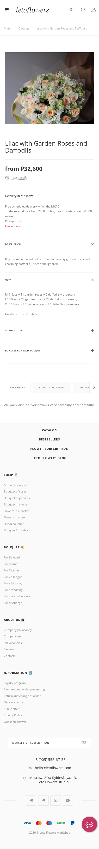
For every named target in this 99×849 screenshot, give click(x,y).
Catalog (49, 430)
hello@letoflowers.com (53, 768)
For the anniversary (17, 596)
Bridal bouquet (14, 524)
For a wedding (13, 590)
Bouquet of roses (15, 491)
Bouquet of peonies (17, 498)
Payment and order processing (24, 689)
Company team (14, 636)
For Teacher (12, 570)
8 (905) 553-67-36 (51, 759)
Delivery (85, 387)
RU (72, 9)
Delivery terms (14, 702)
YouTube (55, 800)
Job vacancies (13, 643)
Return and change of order (22, 696)
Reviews (9, 649)
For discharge (13, 603)
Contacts (10, 656)
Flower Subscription (49, 449)
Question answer (15, 722)
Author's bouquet (15, 485)
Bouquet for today (16, 530)
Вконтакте (31, 800)
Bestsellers (49, 439)
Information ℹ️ (18, 673)
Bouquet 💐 (14, 547)
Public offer (11, 709)
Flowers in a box (14, 517)
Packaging (17, 387)
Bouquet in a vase (16, 504)
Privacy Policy (13, 715)
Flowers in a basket (16, 511)
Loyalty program (51, 387)
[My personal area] (94, 9)
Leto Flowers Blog (49, 458)
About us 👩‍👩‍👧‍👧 (14, 620)
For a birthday (13, 583)
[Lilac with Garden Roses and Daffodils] (49, 96)
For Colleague (13, 577)
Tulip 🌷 (11, 475)
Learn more (13, 226)
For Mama (11, 564)
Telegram (43, 800)
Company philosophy (18, 630)
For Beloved (12, 557)
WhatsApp (68, 800)
